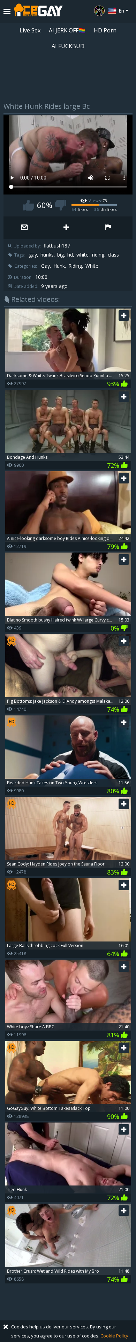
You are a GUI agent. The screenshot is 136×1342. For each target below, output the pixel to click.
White (91, 266)
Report (108, 227)
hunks (47, 254)
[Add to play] (66, 227)
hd (70, 254)
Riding (75, 266)
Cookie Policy (114, 1336)
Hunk (59, 266)
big (60, 254)
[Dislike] (60, 205)
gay (33, 254)
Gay (45, 266)
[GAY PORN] (99, 11)
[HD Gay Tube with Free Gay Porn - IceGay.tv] (38, 11)
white (82, 254)
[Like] (28, 205)
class (113, 254)
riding (98, 254)
